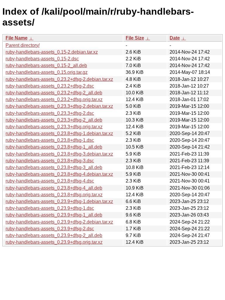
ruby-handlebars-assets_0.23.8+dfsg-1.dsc (50, 140)
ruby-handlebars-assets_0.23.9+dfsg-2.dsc (50, 228)
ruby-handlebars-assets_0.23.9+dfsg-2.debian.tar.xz (59, 221)
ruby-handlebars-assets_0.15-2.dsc (42, 58)
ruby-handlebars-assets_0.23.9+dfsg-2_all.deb (54, 235)
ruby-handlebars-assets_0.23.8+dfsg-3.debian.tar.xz (59, 153)
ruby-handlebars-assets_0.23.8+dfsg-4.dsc (50, 180)
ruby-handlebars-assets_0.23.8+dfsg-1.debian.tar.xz (59, 133)
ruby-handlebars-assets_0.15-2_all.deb (46, 65)
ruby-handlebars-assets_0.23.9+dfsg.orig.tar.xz (54, 242)
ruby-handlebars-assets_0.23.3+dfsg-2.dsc (50, 113)
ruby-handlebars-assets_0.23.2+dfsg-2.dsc (50, 85)
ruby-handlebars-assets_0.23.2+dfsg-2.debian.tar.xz (59, 79)
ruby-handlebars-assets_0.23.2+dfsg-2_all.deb (54, 92)
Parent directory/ (23, 45)
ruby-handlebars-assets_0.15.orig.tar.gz (47, 72)
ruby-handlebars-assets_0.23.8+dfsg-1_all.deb (54, 146)
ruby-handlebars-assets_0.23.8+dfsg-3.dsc (50, 160)
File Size (135, 37)
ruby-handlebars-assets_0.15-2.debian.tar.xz (52, 52)
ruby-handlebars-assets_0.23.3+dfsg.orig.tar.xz (54, 126)
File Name (17, 37)
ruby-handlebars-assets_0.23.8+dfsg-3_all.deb (54, 167)
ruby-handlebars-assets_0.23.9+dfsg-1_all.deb (54, 214)
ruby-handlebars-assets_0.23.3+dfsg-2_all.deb (54, 119)
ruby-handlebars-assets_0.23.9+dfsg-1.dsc (50, 208)
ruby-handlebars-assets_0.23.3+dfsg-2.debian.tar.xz (59, 106)
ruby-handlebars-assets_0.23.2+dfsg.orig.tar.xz (54, 99)
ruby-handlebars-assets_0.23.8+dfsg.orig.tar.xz (54, 194)
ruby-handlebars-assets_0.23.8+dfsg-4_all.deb (54, 187)
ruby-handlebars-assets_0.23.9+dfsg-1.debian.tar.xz (59, 201)
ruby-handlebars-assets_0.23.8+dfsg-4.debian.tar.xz (59, 174)
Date (175, 37)
